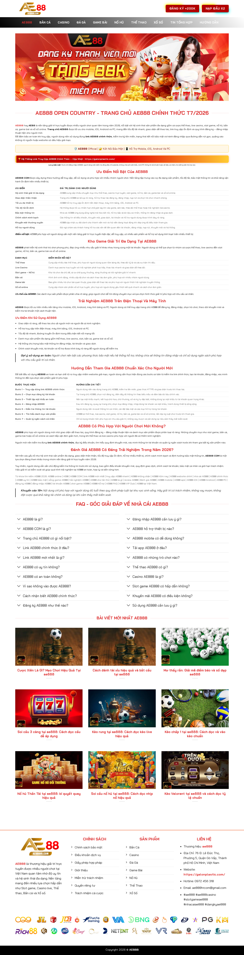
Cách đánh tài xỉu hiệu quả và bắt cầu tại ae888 (122, 672)
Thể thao (139, 22)
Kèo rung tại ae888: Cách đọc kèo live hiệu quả (122, 734)
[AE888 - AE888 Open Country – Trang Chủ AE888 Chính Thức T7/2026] (32, 8)
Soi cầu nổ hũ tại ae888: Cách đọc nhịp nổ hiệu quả (122, 796)
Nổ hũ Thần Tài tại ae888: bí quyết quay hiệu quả (49, 796)
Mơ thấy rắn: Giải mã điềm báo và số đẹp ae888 (195, 672)
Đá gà (81, 22)
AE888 (27, 22)
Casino (63, 22)
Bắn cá (45, 22)
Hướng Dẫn (209, 22)
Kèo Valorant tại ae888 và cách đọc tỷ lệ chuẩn (195, 796)
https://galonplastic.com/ (100, 159)
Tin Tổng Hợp (181, 22)
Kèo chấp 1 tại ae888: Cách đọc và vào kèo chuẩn (195, 734)
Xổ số (158, 22)
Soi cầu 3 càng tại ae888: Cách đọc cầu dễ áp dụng (49, 734)
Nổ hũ (119, 22)
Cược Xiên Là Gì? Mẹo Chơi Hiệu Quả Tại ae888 (49, 672)
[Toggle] (19, 519)
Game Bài (100, 22)
